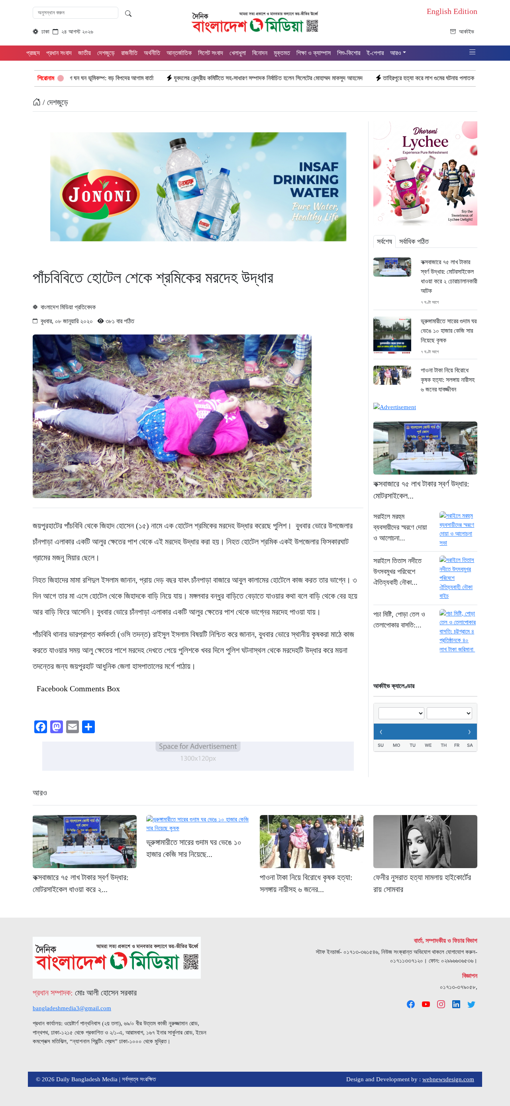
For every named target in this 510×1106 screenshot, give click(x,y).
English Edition (452, 11)
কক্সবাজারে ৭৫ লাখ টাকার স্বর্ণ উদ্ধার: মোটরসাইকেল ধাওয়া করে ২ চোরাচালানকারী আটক (449, 276)
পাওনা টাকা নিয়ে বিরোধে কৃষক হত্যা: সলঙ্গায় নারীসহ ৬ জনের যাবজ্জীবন (448, 380)
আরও (40, 792)
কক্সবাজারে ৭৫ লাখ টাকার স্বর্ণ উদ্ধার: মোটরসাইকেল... (421, 489)
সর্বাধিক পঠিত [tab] (414, 241)
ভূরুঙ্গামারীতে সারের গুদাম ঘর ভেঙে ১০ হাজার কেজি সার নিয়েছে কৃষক (449, 331)
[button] (472, 52)
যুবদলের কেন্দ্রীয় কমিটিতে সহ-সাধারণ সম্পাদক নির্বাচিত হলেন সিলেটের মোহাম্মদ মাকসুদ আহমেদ (214, 78)
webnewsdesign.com (448, 1079)
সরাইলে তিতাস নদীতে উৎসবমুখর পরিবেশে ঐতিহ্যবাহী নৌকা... (397, 571)
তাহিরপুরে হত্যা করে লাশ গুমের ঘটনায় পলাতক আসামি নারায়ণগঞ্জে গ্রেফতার (404, 78)
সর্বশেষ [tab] (384, 241)
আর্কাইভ (466, 32)
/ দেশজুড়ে (54, 102)
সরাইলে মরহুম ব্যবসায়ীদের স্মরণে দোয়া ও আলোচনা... (400, 527)
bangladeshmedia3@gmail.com (72, 1008)
